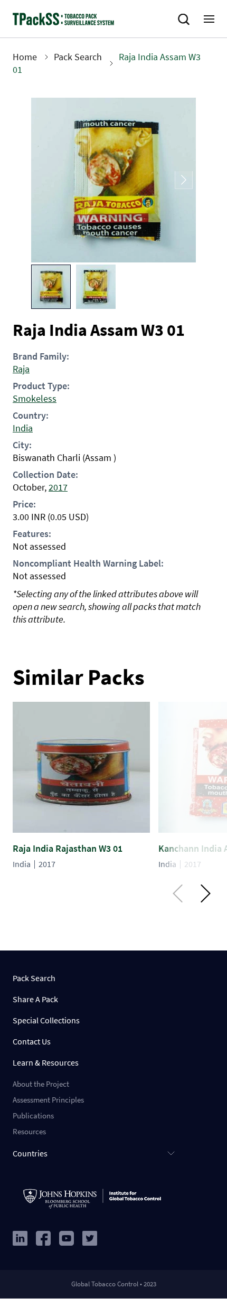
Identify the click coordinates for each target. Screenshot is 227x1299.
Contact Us (32, 1041)
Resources (29, 1131)
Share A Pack (35, 999)
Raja (21, 369)
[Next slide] (184, 180)
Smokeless (34, 398)
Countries (30, 1153)
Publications (33, 1115)
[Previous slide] (43, 180)
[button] (51, 287)
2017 (58, 487)
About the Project (41, 1084)
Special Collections (46, 1020)
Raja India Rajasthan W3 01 (67, 848)
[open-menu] (209, 19)
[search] (185, 19)
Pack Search (78, 57)
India (23, 428)
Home (25, 57)
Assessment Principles (48, 1100)
